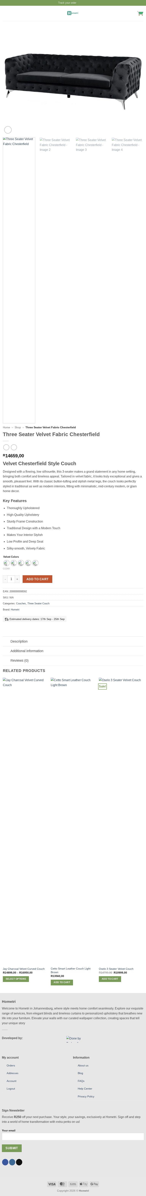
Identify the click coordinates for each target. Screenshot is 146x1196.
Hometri (15, 609)
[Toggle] (6, 642)
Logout (11, 1088)
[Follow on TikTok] (19, 1162)
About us (83, 1065)
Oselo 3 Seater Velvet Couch (116, 968)
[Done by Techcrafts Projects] (77, 1039)
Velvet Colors (11, 557)
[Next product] (6, 447)
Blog (80, 1073)
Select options (16, 979)
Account (11, 1080)
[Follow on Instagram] (86, 3)
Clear (6, 568)
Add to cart (37, 579)
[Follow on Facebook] (82, 3)
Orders (11, 1065)
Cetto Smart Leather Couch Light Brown (70, 970)
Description (19, 641)
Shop (18, 427)
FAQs (81, 1080)
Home (6, 427)
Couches (21, 603)
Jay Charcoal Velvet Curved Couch (24, 968)
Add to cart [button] (62, 982)
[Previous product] (14, 447)
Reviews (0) (19, 660)
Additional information (26, 651)
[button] (5, 13)
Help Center (85, 1088)
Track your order (67, 2)
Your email (8, 1130)
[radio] (6, 563)
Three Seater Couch (38, 603)
